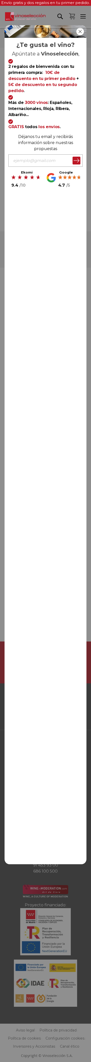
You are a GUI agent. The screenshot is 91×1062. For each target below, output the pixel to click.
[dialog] (45, 531)
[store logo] (23, 19)
